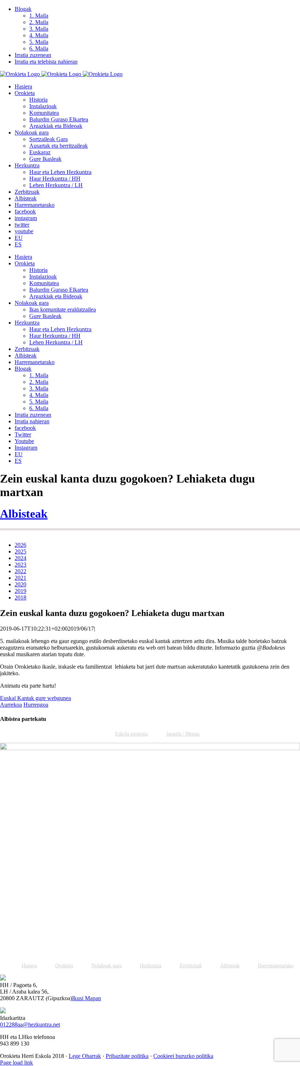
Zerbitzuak (191, 965)
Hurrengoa (35, 705)
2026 (20, 545)
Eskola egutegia (131, 734)
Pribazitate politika (127, 1056)
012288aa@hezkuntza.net (30, 1024)
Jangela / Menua (182, 734)
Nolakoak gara (106, 965)
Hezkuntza (150, 965)
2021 (20, 578)
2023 (20, 565)
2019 (20, 591)
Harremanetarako (275, 965)
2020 (20, 584)
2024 (20, 558)
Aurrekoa (11, 705)
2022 (20, 571)
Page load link (16, 1062)
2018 (20, 597)
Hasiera (29, 965)
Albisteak (24, 513)
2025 (20, 551)
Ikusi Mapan (86, 998)
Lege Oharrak (85, 1056)
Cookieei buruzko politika (183, 1056)
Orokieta (64, 965)
